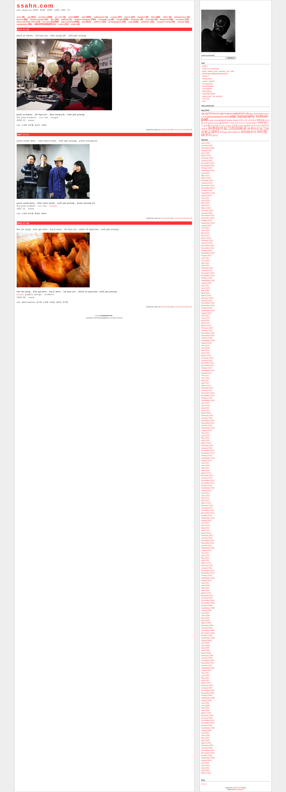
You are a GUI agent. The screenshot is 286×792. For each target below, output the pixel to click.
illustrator (135, 19)
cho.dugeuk (207, 89)
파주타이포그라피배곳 (227, 128)
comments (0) (187, 130)
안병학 (228, 126)
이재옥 (247, 125)
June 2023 (205, 201)
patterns (97, 22)
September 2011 (208, 548)
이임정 (52, 302)
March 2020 (206, 296)
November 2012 (207, 513)
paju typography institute (249, 116)
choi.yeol (206, 99)
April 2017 (205, 383)
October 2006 (206, 695)
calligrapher (99, 17)
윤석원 (31, 213)
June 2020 (205, 288)
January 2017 (206, 390)
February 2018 (207, 358)
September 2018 (208, 340)
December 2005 (207, 720)
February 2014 (207, 475)
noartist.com (236, 788)
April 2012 (205, 530)
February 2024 (207, 180)
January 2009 (206, 628)
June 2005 (205, 735)
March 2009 (206, 623)
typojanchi (223, 120)
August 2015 (206, 430)
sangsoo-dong (163, 22)
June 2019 (205, 318)
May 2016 (205, 408)
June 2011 (205, 555)
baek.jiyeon (207, 91)
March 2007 (206, 683)
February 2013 (207, 505)
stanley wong (213, 120)
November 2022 (207, 218)
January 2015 (206, 448)
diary (153, 17)
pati (83, 22)
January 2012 (206, 538)
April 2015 (205, 440)
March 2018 (206, 355)
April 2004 (205, 770)
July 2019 (205, 315)
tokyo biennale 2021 (26, 22)
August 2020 (206, 283)
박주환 (31, 125)
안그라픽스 (215, 126)
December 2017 (207, 363)
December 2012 (207, 510)
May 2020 (205, 290)
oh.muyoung (207, 84)
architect (43, 17)
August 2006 (206, 700)
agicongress (226, 113)
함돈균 (215, 135)
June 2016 (205, 405)
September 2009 (208, 608)
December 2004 (207, 750)
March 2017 (206, 386)
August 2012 (206, 521)
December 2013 (207, 480)
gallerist (65, 19)
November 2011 (207, 543)
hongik (119, 19)
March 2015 (206, 443)
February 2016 (207, 415)
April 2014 (205, 471)
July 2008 (205, 643)
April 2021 (205, 265)
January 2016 (206, 418)
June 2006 (205, 705)
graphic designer (82, 19)
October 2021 (206, 251)
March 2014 (206, 473)
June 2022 (205, 230)
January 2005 (206, 748)
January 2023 (206, 213)
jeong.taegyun (208, 86)
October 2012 (206, 515)
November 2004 (207, 753)
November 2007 (207, 663)
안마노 (223, 126)
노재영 (24, 125)
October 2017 (206, 368)
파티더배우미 (234, 132)
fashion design (37, 19)
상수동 (206, 125)
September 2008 (208, 638)
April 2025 (205, 153)
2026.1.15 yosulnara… (211, 69)
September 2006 (208, 698)
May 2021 (205, 263)
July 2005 (205, 733)
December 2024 (207, 163)
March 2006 (206, 713)
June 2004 (205, 765)
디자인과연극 (234, 123)
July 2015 (205, 433)
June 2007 (205, 675)
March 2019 (206, 326)
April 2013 (205, 500)
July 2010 (205, 583)
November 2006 (207, 693)
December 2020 (207, 273)
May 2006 (205, 708)
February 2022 (207, 240)
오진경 (234, 125)
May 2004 (205, 768)
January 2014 (206, 478)
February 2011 (207, 565)
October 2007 (206, 665)
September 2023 (208, 193)
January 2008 (206, 658)
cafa (83, 17)
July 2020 (205, 286)
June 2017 (205, 378)
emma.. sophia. (208, 81)
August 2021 (206, 255)
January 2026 (206, 146)
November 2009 (207, 603)
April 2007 (205, 680)
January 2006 (206, 718)
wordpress (240, 789)
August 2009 (206, 610)
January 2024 (206, 183)
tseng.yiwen (207, 79)
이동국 (240, 126)
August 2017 (206, 373)
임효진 (59, 302)
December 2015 (207, 421)
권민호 (267, 120)
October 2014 (206, 455)
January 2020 (206, 301)
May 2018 (205, 350)
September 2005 (208, 728)
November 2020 (207, 276)
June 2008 (205, 646)
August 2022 (206, 226)
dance (127, 17)
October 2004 (206, 755)
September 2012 (208, 518)
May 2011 (205, 558)
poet (131, 22)
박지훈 (248, 123)
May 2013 (205, 498)
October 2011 (206, 546)
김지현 (216, 123)
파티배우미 (248, 131)
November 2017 (207, 365)
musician (180, 19)
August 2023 (206, 196)
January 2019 (206, 330)
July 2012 (205, 523)
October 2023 (206, 190)
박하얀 (262, 122)
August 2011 (206, 550)
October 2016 (206, 398)
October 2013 (206, 486)
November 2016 (207, 396)
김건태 (210, 123)
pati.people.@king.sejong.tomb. (215, 74)
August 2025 (206, 151)
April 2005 (205, 740)
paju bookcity (67, 22)
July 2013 (205, 493)
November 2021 (207, 248)
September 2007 (208, 668)
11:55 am (164, 218)
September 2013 (208, 488)
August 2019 (206, 313)
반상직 (37, 125)
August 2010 (206, 580)
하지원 (65, 302)
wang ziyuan (232, 120)
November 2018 (207, 336)
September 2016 (208, 400)
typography (22, 24)
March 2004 (206, 773)
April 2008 (205, 650)
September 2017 (208, 371)
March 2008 (206, 653)
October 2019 (206, 308)
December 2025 (207, 148)
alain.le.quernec (28, 302)
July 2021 (205, 258)
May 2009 (205, 618)
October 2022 (206, 221)
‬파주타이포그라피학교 (247, 120)
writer (73, 24)
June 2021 (205, 261)
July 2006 (205, 703)
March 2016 (206, 413)
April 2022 (205, 236)
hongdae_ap (105, 19)
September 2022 (208, 223)
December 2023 (207, 186)
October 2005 (206, 725)
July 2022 (205, 228)
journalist (150, 19)
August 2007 (206, 670)
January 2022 (206, 243)
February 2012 (207, 535)
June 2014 (205, 465)
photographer (115, 22)
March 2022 (206, 238)
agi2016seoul (212, 113)
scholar (181, 22)
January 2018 (206, 361)
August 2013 (206, 490)
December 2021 (207, 246)
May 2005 (205, 738)
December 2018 (207, 333)
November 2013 (207, 483)
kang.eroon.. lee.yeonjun (212, 96)
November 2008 (207, 633)
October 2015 (206, 425)
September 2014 (208, 458)
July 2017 (205, 375)
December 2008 (207, 630)
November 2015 (207, 423)
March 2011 (206, 563)
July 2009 (205, 613)
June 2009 (205, 615)
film (52, 19)
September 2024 (208, 171)
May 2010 (205, 588)
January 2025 (206, 161)
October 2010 (206, 575)
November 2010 (207, 573)
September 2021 (208, 253)
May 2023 (205, 203)
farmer (20, 19)
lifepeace (164, 19)
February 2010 (207, 596)
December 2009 (207, 600)
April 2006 (205, 710)
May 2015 (205, 438)
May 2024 (205, 176)
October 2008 (206, 635)
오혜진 (44, 125)
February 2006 (207, 715)
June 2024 (205, 173)
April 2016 (205, 411)
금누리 (204, 123)
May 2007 (205, 678)
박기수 (243, 123)
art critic (58, 17)
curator (114, 17)
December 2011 (207, 540)
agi (28, 17)
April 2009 (205, 621)
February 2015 (207, 446)
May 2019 (205, 321)
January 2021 (206, 271)
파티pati (223, 132)
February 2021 (207, 268)
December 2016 (207, 393)
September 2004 (208, 758)
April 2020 (205, 293)
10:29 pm (163, 130)
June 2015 (205, 436)
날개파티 (224, 123)
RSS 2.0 (203, 784)
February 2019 (207, 328)
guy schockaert (257, 114)
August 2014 (206, 461)
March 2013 (206, 503)
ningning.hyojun (208, 94)
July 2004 (205, 763)
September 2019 (208, 311)
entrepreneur (180, 17)
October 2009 (206, 605)
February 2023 (207, 211)
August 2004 (206, 760)
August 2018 (206, 343)
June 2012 (205, 525)
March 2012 (206, 533)
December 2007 (207, 660)
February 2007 (207, 685)
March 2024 (206, 178)
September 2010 (208, 578)
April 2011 (205, 560)
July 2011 (205, 553)
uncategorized (43, 24)
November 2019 (207, 305)
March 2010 (206, 593)
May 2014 (205, 468)
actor (19, 17)
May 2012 (205, 528)
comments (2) (187, 307)
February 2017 (207, 388)
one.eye (46, 22)
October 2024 (206, 168)
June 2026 (205, 143)
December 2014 (207, 450)
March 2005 (206, 743)
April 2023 (205, 205)
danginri (141, 17)
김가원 (39, 302)
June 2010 (205, 585)
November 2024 (207, 166)
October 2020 (206, 278)
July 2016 (205, 403)
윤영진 (37, 213)
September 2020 (208, 280)
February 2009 (207, 625)
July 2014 (205, 463)
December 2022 (207, 215)
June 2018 (205, 348)
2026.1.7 (205, 76)
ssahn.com (35, 5)
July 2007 (205, 673)
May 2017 (205, 380)
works (61, 24)
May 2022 (205, 233)
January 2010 (206, 598)
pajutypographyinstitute (218, 116)
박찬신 (254, 123)
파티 (215, 131)
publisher (145, 22)
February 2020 (207, 298)
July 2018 (205, 346)
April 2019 (205, 323)
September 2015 (208, 428)
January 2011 (206, 568)
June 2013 (205, 496)
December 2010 (207, 571)
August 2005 (206, 730)
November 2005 (207, 723)
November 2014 (207, 453)
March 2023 (206, 208)
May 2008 (205, 648)
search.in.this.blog (207, 55)
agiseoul (238, 113)
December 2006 (207, 690)
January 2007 (206, 688)
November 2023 (207, 188)
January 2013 (206, 508)
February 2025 (207, 158)
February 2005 (207, 745)
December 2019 (207, 303)
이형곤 (258, 126)
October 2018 (206, 338)
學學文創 (261, 120)
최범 (263, 126)
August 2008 (206, 640)
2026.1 (205, 66)
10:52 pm (163, 307)
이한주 (253, 126)
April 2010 (205, 590)
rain (203, 101)
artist (70, 17)
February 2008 (207, 655)
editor (165, 17)
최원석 (44, 213)
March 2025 (206, 155)
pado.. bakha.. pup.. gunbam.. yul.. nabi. (218, 71)
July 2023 (205, 198)
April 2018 (205, 353)
